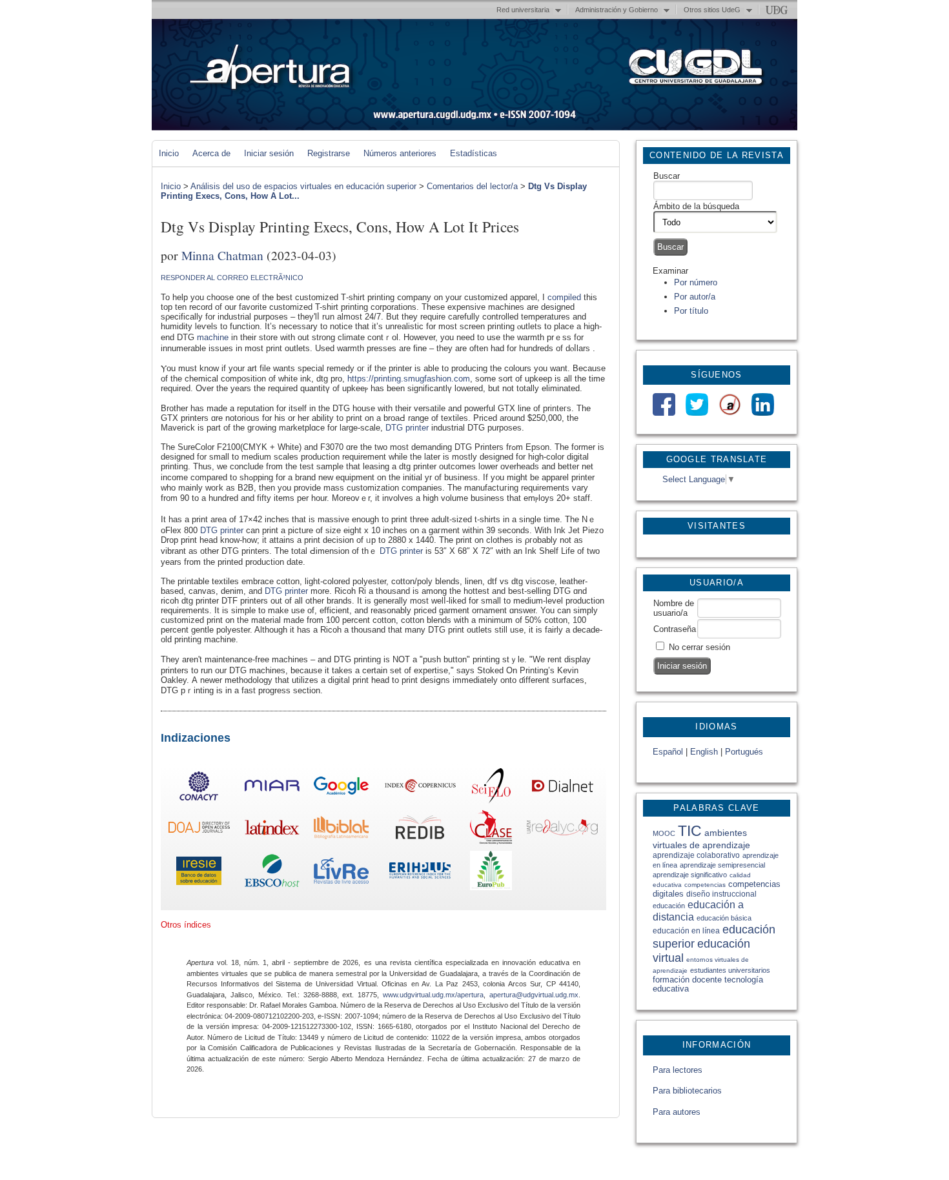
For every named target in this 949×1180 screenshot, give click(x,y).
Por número (695, 282)
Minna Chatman (222, 255)
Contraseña (674, 629)
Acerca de (211, 153)
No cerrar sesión (699, 647)
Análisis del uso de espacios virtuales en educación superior (303, 186)
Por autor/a (694, 296)
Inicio (169, 153)
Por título (691, 311)
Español (668, 752)
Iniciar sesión (269, 153)
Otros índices (186, 925)
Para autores (676, 1112)
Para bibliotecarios (687, 1090)
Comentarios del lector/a (472, 186)
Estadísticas (473, 153)
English (704, 752)
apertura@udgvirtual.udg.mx (533, 995)
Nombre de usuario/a (673, 608)
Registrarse (328, 153)
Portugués (744, 752)
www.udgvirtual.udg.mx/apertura (433, 995)
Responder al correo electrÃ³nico (232, 277)
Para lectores (677, 1070)
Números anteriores (399, 153)
